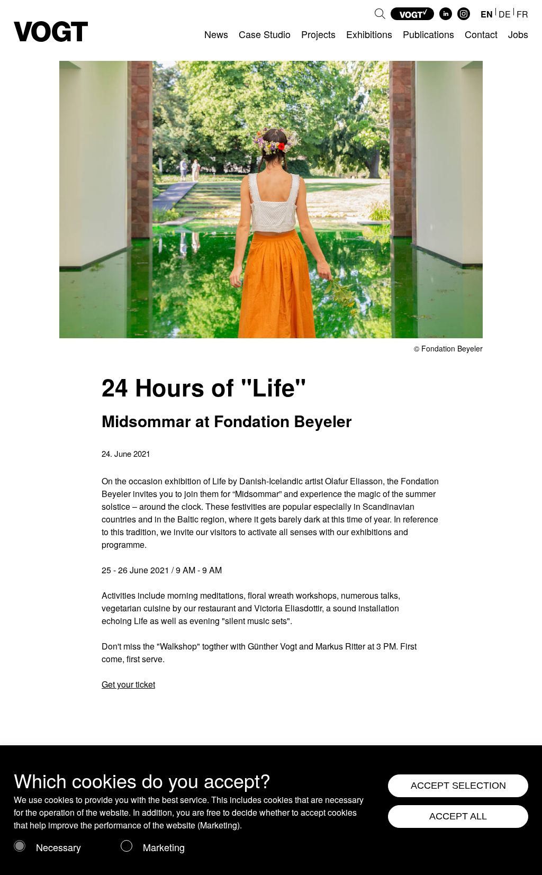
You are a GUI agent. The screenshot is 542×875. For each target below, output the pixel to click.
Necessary (58, 847)
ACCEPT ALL (458, 816)
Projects (318, 34)
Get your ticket (128, 684)
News (216, 34)
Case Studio (265, 34)
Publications (428, 34)
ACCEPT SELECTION (458, 785)
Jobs (518, 34)
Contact (481, 34)
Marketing (164, 847)
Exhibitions (369, 34)
